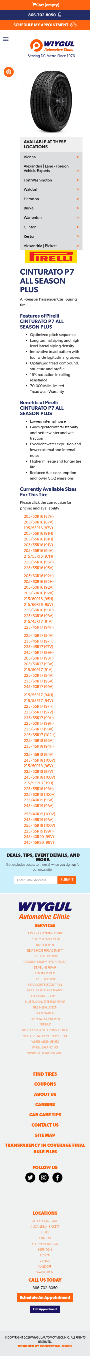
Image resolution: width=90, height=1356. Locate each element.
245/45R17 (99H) (39, 652)
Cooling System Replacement (45, 962)
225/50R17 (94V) (39, 675)
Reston (30, 236)
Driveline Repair (45, 967)
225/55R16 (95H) (39, 562)
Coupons (45, 1084)
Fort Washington (38, 180)
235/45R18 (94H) (39, 746)
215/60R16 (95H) (38, 598)
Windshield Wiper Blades (45, 1053)
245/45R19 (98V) (39, 819)
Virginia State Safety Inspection (45, 1030)
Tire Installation (45, 1007)
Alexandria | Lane (45, 1221)
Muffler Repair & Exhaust (45, 990)
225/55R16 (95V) (39, 567)
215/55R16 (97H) (38, 556)
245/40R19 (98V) (39, 805)
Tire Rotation (45, 1013)
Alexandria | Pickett (40, 246)
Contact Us (45, 1125)
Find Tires (45, 1074)
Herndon (31, 199)
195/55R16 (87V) (38, 527)
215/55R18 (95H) (38, 783)
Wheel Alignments (45, 1041)
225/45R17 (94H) (39, 627)
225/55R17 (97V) (38, 712)
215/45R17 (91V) (38, 621)
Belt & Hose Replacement (45, 950)
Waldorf (30, 189)
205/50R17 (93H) (39, 658)
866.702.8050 (42, 14)
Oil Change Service (45, 996)
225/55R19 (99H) (39, 831)
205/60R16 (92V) (39, 587)
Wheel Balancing (45, 1047)
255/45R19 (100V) (39, 825)
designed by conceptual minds (45, 1346)
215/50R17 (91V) (38, 669)
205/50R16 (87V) (39, 522)
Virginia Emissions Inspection (45, 1036)
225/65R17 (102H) (40, 734)
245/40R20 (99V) (39, 836)
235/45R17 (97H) (39, 641)
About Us (45, 1094)
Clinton (30, 227)
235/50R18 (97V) (38, 771)
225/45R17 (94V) (39, 635)
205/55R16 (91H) (38, 533)
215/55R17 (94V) (38, 700)
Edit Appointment (45, 1309)
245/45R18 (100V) (39, 760)
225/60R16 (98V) (39, 615)
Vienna (30, 157)
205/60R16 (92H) (39, 575)
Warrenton (33, 217)
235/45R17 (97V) (38, 646)
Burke (29, 208)
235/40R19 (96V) (39, 800)
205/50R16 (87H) (39, 516)
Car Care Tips (45, 1114)
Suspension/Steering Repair (45, 1002)
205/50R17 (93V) (39, 664)
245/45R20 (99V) (39, 842)
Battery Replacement (45, 939)
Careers (45, 1104)
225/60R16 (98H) (39, 610)
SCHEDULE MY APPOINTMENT (41, 24)
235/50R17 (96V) (39, 681)
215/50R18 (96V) (38, 765)
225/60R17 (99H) (39, 723)
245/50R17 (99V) (39, 686)
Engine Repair (45, 973)
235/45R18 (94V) (39, 754)
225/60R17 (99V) (39, 729)
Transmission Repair (45, 1019)
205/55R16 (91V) (38, 544)
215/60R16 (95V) (38, 604)
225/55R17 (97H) (39, 706)
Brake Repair (45, 945)
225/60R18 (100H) (40, 794)
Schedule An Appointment (45, 1297)
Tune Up (45, 1024)
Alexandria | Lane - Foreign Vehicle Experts (46, 168)
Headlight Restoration (45, 985)
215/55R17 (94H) (38, 694)
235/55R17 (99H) (39, 717)
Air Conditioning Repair (45, 933)
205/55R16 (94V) (39, 550)
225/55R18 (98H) (39, 788)
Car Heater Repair (45, 956)
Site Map (45, 1135)
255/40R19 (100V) (39, 814)
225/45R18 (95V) (39, 740)
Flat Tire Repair (45, 979)
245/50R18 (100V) (39, 777)
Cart (47, 4)
